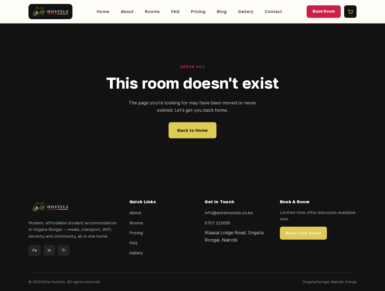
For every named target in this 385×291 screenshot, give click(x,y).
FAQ (175, 11)
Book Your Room (303, 233)
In (49, 250)
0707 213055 (217, 222)
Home (103, 11)
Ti (64, 250)
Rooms (152, 11)
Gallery (245, 11)
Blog (222, 11)
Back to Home (192, 130)
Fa (34, 250)
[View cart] (350, 11)
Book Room (324, 11)
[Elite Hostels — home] (50, 11)
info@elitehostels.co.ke (229, 212)
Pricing (198, 11)
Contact (273, 11)
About (127, 11)
